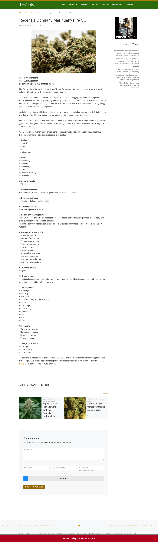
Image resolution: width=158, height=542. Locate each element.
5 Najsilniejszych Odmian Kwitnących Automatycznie (96, 406)
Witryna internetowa (86, 469)
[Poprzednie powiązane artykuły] (100, 391)
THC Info (28, 534)
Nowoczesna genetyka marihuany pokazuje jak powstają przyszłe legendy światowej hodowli (127, 77)
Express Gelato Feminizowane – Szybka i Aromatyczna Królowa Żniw (50, 409)
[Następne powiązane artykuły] (105, 391)
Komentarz (30, 450)
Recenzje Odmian (37, 13)
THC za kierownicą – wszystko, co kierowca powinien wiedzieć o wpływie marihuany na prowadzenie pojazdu (126, 62)
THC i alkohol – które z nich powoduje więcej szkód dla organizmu (129, 85)
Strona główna (24, 13)
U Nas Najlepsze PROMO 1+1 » (79, 538)
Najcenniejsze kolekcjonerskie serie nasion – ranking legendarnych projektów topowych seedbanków (126, 53)
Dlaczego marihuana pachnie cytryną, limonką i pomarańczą (128, 70)
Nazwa (28, 468)
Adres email (59, 468)
